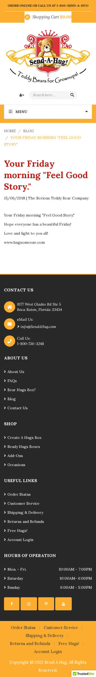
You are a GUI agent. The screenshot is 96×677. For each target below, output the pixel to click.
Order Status (19, 494)
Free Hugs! (17, 530)
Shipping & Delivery (25, 512)
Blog (28, 131)
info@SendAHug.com (38, 326)
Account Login (20, 539)
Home (10, 131)
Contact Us (17, 408)
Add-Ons (15, 455)
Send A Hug (56, 662)
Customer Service (23, 503)
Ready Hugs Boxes (23, 446)
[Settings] (11, 603)
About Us (15, 371)
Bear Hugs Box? (21, 389)
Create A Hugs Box (24, 437)
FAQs (12, 380)
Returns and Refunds (25, 521)
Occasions (16, 464)
